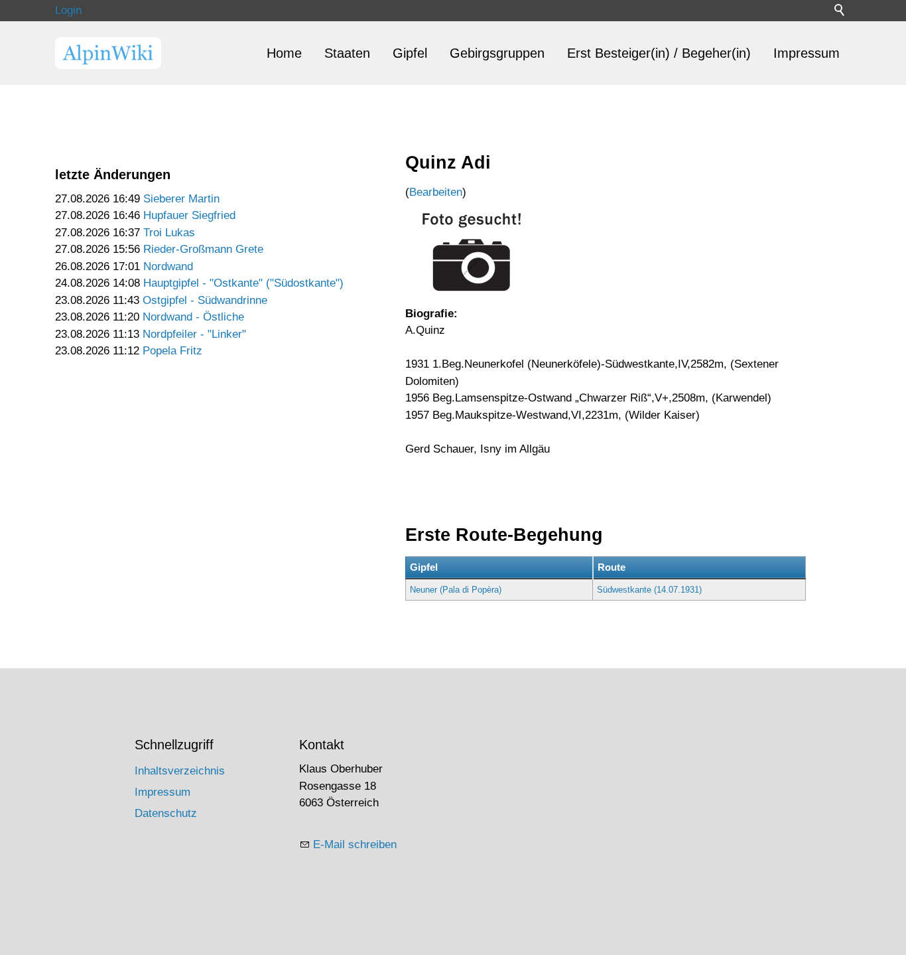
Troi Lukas (169, 232)
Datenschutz (166, 813)
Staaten (347, 53)
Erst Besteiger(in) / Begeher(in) (659, 53)
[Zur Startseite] (108, 53)
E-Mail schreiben (355, 844)
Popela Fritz (172, 350)
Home (284, 53)
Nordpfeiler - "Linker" (194, 334)
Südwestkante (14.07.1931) (649, 590)
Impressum (806, 53)
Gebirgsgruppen (497, 53)
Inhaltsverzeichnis (180, 771)
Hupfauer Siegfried (189, 215)
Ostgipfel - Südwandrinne (205, 300)
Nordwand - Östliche (193, 317)
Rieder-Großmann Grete (203, 249)
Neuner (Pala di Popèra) (455, 590)
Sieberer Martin (181, 198)
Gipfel (410, 53)
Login (68, 10)
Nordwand (168, 266)
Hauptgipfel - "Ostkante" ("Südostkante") (243, 283)
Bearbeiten (435, 192)
